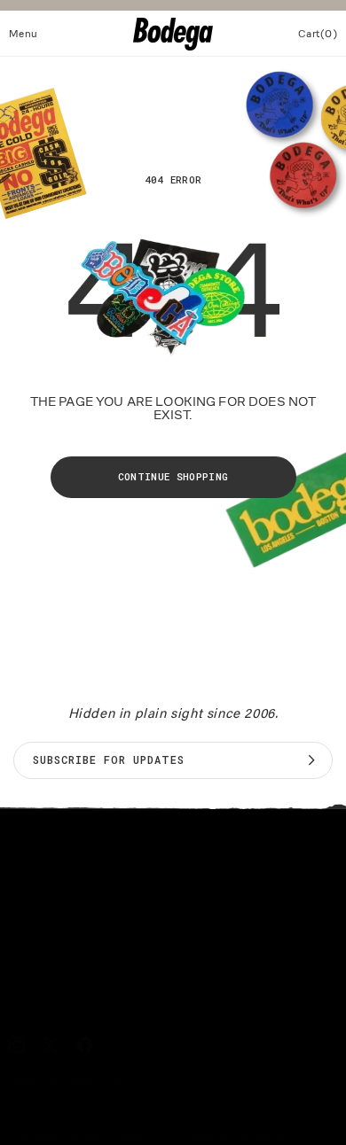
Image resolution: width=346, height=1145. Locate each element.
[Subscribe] (311, 760)
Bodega (93, 1136)
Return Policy (51, 1119)
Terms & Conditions (67, 1080)
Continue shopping (173, 476)
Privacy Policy (54, 1099)
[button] (23, 33)
